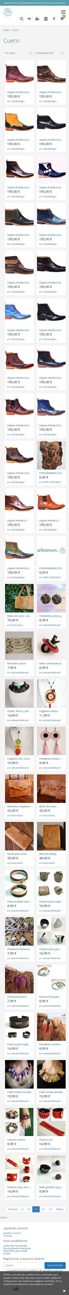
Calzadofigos (18, 101)
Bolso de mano (47, 806)
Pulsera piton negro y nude (22, 1044)
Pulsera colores (16, 1139)
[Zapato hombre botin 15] (51, 169)
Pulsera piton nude (50, 901)
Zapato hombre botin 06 (21, 425)
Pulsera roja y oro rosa (20, 1187)
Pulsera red (46, 1139)
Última (59, 1209)
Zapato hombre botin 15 (53, 187)
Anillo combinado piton (52, 663)
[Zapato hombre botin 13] (51, 217)
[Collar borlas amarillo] (51, 1074)
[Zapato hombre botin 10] (19, 312)
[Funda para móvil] (19, 836)
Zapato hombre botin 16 (21, 187)
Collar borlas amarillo (51, 1092)
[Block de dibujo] (51, 836)
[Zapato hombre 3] (19, 503)
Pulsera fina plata (49, 996)
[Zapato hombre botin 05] (51, 407)
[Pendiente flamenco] (19, 931)
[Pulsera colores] (19, 1122)
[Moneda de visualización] (54, 19)
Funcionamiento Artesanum (17, 1248)
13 (50, 1209)
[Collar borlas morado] (19, 1074)
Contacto (7, 1235)
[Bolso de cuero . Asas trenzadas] (19, 598)
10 (28, 1209)
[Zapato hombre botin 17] (51, 122)
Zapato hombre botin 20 (21, 92)
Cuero (15, 30)
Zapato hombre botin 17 (53, 139)
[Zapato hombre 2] (51, 503)
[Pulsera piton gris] (51, 931)
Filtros (10, 53)
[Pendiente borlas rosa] (51, 741)
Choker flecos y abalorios (21, 711)
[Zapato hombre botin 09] (51, 312)
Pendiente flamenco (18, 949)
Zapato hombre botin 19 (53, 92)
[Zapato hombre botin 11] (51, 265)
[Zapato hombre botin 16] (19, 169)
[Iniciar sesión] (29, 19)
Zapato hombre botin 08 (21, 377)
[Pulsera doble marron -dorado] (19, 884)
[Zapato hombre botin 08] (19, 360)
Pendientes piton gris (51, 615)
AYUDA (6, 1253)
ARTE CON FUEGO (52, 482)
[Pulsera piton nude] (51, 884)
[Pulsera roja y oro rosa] (19, 1169)
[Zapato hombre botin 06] (19, 407)
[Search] (21, 19)
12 (43, 1209)
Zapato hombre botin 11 (53, 282)
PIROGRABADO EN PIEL (53, 473)
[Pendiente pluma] (19, 979)
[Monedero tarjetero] (19, 788)
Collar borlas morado (19, 1092)
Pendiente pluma (17, 996)
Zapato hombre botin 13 (53, 234)
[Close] (64, 1290)
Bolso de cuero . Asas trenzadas (25, 615)
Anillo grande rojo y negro (54, 1187)
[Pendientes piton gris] (51, 598)
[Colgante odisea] (51, 693)
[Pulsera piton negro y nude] (19, 1026)
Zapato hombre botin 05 (53, 425)
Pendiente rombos (50, 1044)
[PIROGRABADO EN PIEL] (51, 455)
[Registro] (37, 19)
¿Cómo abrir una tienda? (15, 1245)
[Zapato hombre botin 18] (19, 122)
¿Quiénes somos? (12, 1233)
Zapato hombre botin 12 (21, 282)
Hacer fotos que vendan (15, 1250)
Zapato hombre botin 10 (21, 330)
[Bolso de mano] (51, 788)
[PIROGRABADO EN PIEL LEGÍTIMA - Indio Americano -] (51, 550)
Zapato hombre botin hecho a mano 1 (28, 568)
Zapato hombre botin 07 (53, 377)
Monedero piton (16, 663)
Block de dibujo (48, 853)
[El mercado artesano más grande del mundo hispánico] (8, 12)
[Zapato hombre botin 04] (19, 455)
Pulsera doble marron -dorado (24, 901)
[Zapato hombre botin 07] (51, 360)
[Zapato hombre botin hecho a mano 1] (19, 550)
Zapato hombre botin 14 (21, 234)
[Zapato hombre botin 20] (19, 74)
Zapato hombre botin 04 (21, 473)
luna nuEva (17, 624)
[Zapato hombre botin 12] (19, 265)
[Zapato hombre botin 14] (19, 217)
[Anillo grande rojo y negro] (51, 1169)
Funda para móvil (17, 853)
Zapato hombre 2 (49, 520)
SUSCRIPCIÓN (55, 1265)
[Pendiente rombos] (51, 1026)
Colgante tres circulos (19, 758)
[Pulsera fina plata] (51, 979)
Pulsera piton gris (49, 949)
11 (36, 1209)
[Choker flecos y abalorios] (19, 693)
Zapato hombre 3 (17, 520)
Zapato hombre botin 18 (21, 139)
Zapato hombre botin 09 (53, 330)
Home (6, 30)
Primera (12, 1209)
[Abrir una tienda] (46, 19)
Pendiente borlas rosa (52, 758)
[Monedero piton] (19, 645)
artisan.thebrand (51, 624)
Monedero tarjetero (18, 806)
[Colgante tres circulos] (19, 741)
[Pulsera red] (51, 1122)
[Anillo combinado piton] (51, 645)
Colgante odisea (48, 711)
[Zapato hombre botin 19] (51, 74)
